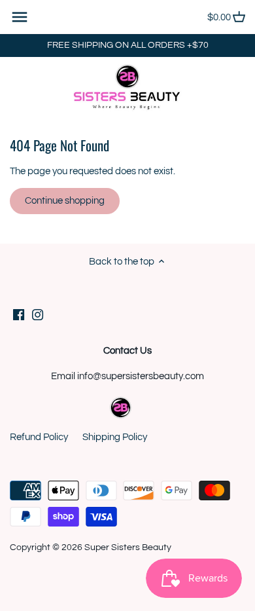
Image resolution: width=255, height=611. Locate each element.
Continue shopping (65, 201)
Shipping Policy (114, 437)
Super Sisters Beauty (127, 547)
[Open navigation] (19, 17)
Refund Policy (39, 437)
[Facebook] (18, 314)
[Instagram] (37, 314)
